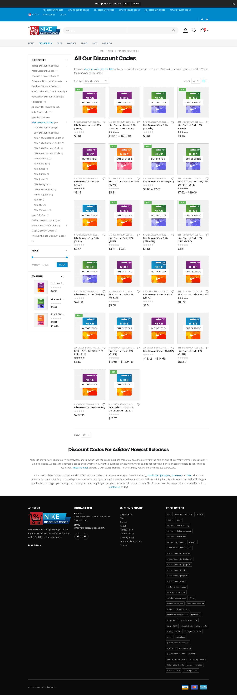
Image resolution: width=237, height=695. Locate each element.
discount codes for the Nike (99, 69)
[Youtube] (207, 19)
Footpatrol (37, 101)
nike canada (201, 626)
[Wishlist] (194, 30)
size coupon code (198, 659)
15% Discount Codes (155, 10)
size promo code (194, 665)
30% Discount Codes (78, 10)
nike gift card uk (174, 631)
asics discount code (183, 514)
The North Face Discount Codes (49, 235)
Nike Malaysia (41, 184)
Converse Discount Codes (45, 81)
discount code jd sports (177, 575)
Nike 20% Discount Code (85, 122)
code (179, 520)
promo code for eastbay (177, 642)
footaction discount (195, 603)
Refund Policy (127, 533)
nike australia (187, 626)
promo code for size (176, 653)
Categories (44, 43)
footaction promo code (177, 614)
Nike (126, 3)
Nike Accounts (39, 117)
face (192, 598)
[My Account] (185, 30)
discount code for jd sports (179, 564)
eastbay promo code (176, 592)
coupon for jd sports (176, 542)
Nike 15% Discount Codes (85, 235)
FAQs (94, 43)
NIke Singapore (42, 194)
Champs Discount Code (44, 75)
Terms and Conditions (131, 541)
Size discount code (175, 665)
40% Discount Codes (53, 10)
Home (31, 43)
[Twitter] (202, 19)
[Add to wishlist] (103, 122)
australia (199, 514)
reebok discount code (177, 659)
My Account (49, 15)
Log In (63, 15)
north (169, 637)
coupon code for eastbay (178, 525)
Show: (187, 80)
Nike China (148, 291)
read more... (34, 544)
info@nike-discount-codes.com (89, 527)
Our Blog (107, 43)
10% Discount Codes (180, 10)
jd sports (171, 620)
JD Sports (165, 475)
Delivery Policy (127, 537)
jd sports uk (172, 626)
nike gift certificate (193, 631)
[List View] (207, 80)
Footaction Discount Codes (46, 96)
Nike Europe (134, 404)
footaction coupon (175, 603)
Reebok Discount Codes (44, 225)
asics (169, 514)
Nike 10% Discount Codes (154, 122)
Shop (59, 43)
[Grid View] (203, 80)
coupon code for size (176, 536)
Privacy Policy (126, 529)
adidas (136, 3)
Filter (62, 264)
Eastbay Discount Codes (44, 86)
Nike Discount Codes (163, 291)
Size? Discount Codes (43, 230)
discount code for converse (179, 547)
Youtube (85, 536)
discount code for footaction (179, 559)
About (84, 43)
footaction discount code (178, 609)
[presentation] (61, 276)
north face (180, 637)
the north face (173, 670)
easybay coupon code (176, 598)
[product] (41, 287)
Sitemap (124, 545)
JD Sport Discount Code (44, 106)
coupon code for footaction (179, 531)
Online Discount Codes (44, 220)
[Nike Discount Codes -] (44, 30)
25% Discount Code (83, 348)
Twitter (77, 536)
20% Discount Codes (129, 10)
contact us (114, 486)
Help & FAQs (126, 514)
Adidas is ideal (80, 467)
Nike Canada (40, 163)
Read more (100, 92)
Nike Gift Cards (39, 215)
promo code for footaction (179, 648)
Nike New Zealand (43, 189)
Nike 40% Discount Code (188, 348)
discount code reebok (177, 581)
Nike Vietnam (41, 210)
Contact (71, 43)
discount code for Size (177, 570)
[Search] (173, 30)
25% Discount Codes (104, 10)
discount (192, 542)
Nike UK (38, 199)
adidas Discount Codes (44, 65)
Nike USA (39, 204)
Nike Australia (41, 158)
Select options (135, 92)
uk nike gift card (190, 670)
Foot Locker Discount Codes (47, 91)
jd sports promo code (187, 620)
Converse (177, 475)
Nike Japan (39, 179)
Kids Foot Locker (40, 112)
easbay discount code (176, 587)
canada (170, 520)
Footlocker (153, 475)
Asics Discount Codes (43, 70)
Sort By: (78, 80)
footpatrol (195, 614)
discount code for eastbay (178, 553)
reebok (192, 653)
